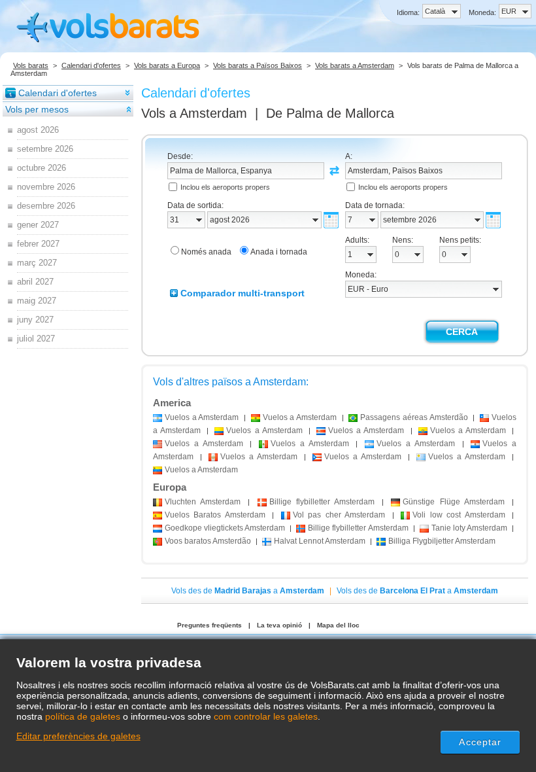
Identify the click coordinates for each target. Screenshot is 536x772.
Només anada (206, 251)
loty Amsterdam (469, 528)
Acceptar (480, 742)
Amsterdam (203, 501)
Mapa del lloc (338, 625)
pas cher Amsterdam (339, 514)
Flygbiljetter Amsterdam (441, 541)
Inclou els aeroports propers (225, 187)
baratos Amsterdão (208, 541)
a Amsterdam (202, 417)
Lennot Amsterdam (319, 541)
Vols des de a (247, 590)
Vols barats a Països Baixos (257, 65)
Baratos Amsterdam (215, 514)
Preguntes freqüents (209, 625)
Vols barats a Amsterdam (354, 65)
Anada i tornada (278, 251)
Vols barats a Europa (167, 65)
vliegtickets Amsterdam (225, 528)
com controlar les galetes (266, 716)
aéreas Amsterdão (413, 417)
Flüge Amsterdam (453, 501)
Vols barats (30, 65)
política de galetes (82, 716)
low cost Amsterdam (458, 514)
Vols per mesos (37, 109)
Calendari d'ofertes (91, 65)
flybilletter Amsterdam (322, 501)
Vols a (194, 113)
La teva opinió (279, 625)
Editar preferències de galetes (78, 736)
